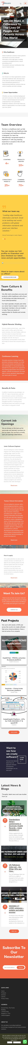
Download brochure (10, 277)
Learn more (22, 758)
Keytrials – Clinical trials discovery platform (14, 689)
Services (3, 995)
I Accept (10, 1042)
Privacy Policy (5, 998)
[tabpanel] (12, 223)
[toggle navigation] (25, 3)
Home (3, 991)
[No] (26, 1039)
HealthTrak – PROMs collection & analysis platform (14, 659)
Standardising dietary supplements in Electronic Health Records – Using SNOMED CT (16, 824)
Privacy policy (17, 1042)
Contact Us (14, 610)
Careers (3, 997)
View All (14, 931)
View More (14, 732)
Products (3, 993)
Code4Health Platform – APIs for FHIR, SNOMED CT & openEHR (14, 721)
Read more (14, 485)
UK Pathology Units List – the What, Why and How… (15, 868)
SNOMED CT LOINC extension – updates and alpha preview (16, 909)
